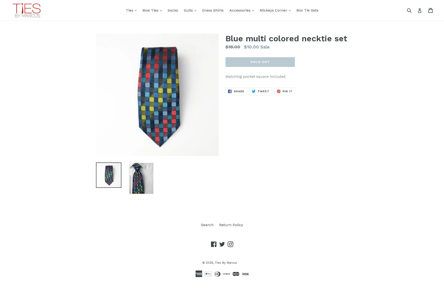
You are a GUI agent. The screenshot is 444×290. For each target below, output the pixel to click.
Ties (132, 10)
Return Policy (231, 225)
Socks (173, 10)
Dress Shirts (213, 10)
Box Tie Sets (307, 10)
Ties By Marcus (226, 262)
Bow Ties (153, 10)
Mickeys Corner (276, 10)
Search (207, 225)
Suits (191, 10)
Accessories (242, 10)
